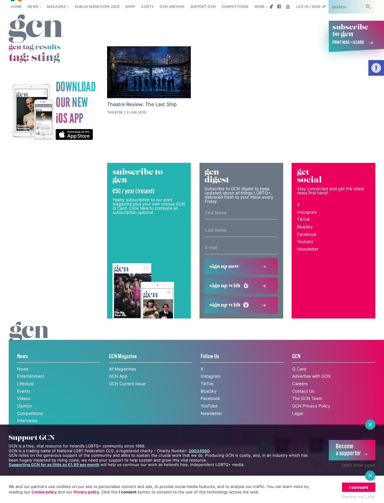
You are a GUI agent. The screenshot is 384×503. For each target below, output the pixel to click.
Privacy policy (86, 491)
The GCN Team (307, 398)
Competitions (235, 7)
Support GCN (203, 7)
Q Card (299, 368)
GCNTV (147, 7)
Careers (300, 383)
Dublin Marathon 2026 (97, 7)
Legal (297, 413)
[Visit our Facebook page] (279, 6)
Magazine (56, 7)
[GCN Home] (36, 29)
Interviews (27, 420)
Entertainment (30, 376)
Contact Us (303, 391)
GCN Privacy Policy (311, 405)
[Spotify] (54, 111)
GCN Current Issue (127, 383)
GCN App (118, 376)
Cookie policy (44, 491)
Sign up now (224, 266)
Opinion (24, 405)
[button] (376, 68)
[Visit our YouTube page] (288, 6)
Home (16, 7)
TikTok (303, 219)
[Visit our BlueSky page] (270, 6)
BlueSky (305, 226)
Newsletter (307, 249)
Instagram (307, 212)
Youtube (305, 241)
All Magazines (122, 368)
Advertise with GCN (311, 376)
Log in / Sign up (311, 7)
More (259, 7)
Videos (23, 398)
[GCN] (29, 337)
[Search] (368, 7)
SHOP (130, 7)
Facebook (306, 234)
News (33, 7)
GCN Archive (172, 7)
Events (23, 391)
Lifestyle (25, 383)
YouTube (209, 405)
